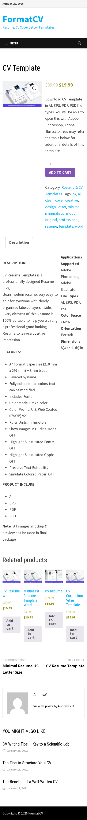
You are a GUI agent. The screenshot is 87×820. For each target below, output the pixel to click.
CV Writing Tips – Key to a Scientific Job (36, 744)
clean (49, 200)
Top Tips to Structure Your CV (27, 762)
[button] (34, 88)
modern (72, 213)
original (51, 219)
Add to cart (60, 172)
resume (51, 226)
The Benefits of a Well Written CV (30, 781)
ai (79, 193)
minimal (74, 206)
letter (61, 206)
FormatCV (23, 19)
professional (68, 219)
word (79, 226)
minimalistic (54, 213)
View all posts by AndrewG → (54, 706)
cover (59, 200)
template (66, 226)
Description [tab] (19, 242)
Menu (14, 43)
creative (71, 200)
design (50, 206)
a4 (74, 193)
